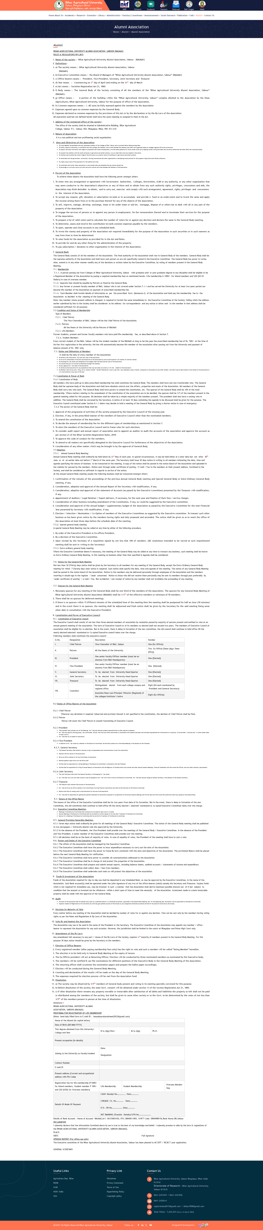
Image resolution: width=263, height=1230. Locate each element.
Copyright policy (114, 1196)
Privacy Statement (115, 1182)
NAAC (202, 9)
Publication (182, 15)
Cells (191, 15)
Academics (70, 15)
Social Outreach (168, 15)
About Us (59, 15)
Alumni (199, 15)
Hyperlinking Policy (115, 1191)
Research (81, 15)
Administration (113, 15)
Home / (117, 31)
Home (51, 15)
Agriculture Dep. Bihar (63, 1178)
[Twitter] (145, 1225)
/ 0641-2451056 (175, 1195)
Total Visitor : (174, 1211)
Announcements (151, 15)
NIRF (125, 9)
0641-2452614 (160, 1200)
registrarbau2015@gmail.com (167, 1206)
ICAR (55, 1187)
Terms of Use (113, 1187)
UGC (55, 1196)
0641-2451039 (160, 1195)
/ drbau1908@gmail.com (193, 1206)
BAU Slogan (189, 9)
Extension (91, 15)
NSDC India (58, 1191)
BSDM (55, 1182)
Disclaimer (111, 1178)
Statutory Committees (132, 15)
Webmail (176, 9)
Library (101, 15)
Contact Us (209, 15)
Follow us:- (130, 1225)
